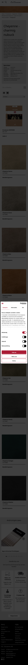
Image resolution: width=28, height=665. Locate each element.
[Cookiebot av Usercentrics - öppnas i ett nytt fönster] (20, 303)
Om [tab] (23, 307)
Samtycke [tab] (5, 307)
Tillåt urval (14, 356)
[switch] (24, 337)
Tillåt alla (14, 352)
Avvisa (14, 360)
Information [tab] (14, 307)
